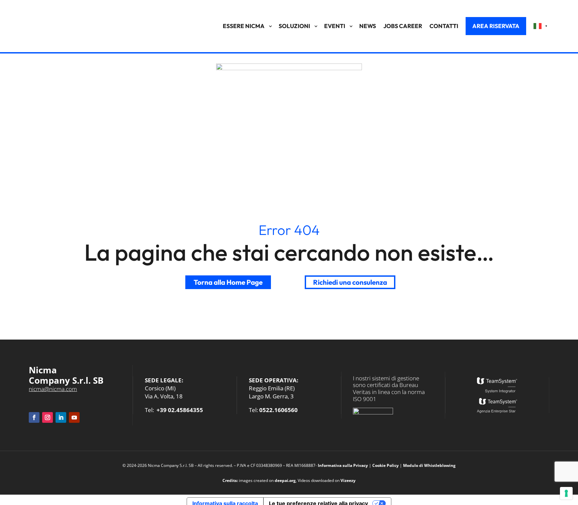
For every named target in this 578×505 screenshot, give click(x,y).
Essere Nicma (244, 25)
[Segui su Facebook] (34, 417)
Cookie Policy (385, 465)
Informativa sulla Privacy (343, 465)
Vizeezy (348, 480)
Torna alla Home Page (228, 282)
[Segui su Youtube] (74, 417)
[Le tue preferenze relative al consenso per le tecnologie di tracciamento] (566, 493)
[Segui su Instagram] (47, 417)
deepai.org (285, 480)
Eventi (334, 25)
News (367, 25)
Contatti (443, 25)
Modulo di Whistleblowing (429, 465)
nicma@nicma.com (53, 389)
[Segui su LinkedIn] (61, 417)
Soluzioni (294, 25)
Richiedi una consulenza (350, 282)
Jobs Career (402, 25)
